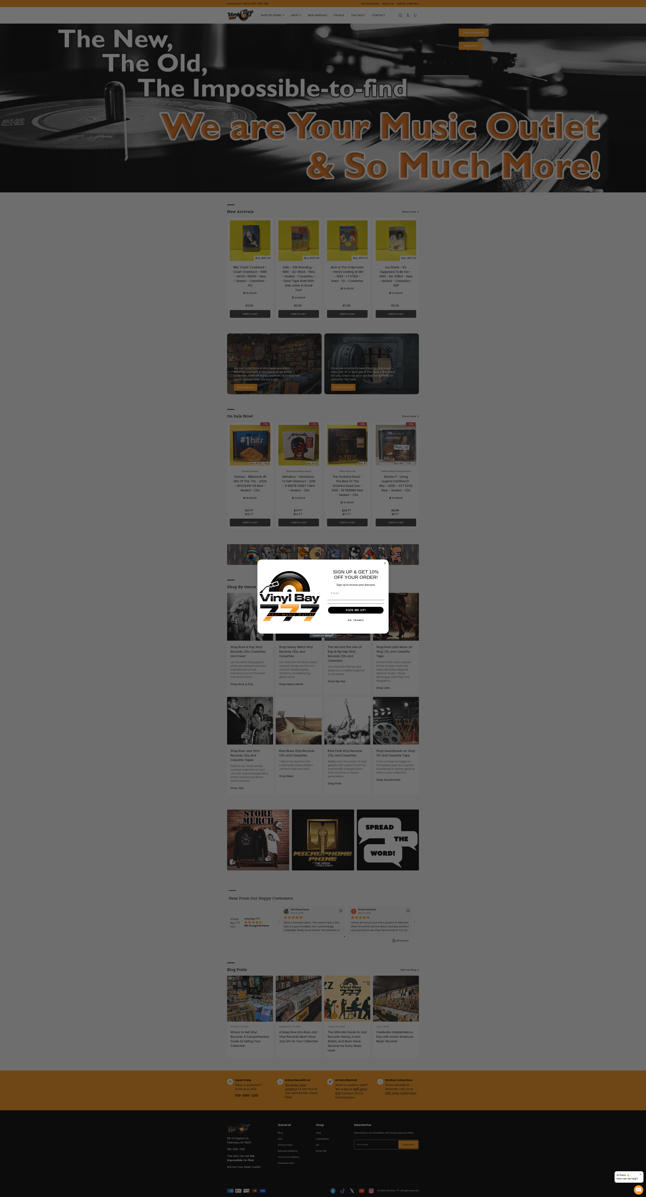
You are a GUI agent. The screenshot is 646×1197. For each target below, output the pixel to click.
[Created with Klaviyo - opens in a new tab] (323, 636)
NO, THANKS (356, 620)
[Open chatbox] (638, 1190)
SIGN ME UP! (356, 610)
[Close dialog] (385, 563)
